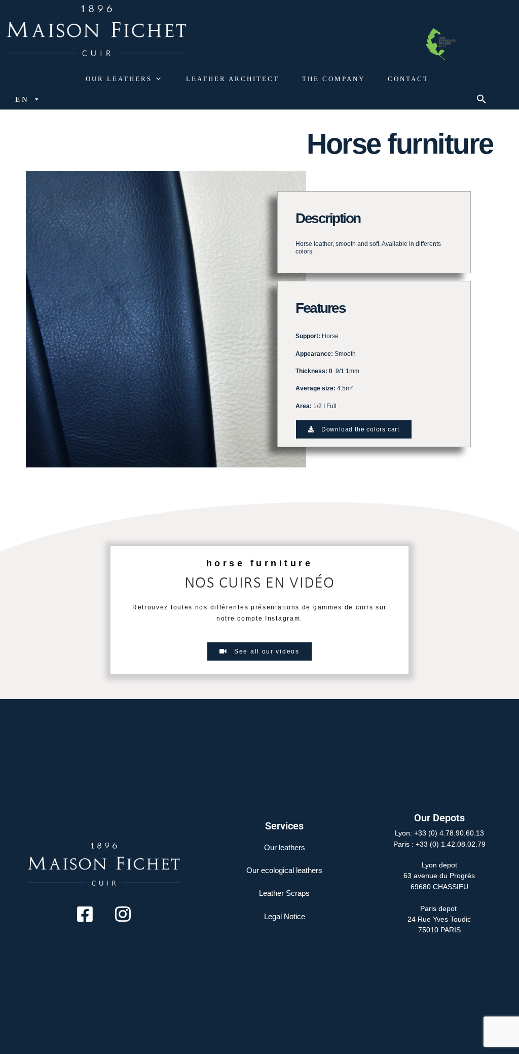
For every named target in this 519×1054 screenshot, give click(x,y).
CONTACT (408, 79)
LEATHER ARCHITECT (232, 79)
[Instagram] (122, 913)
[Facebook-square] (84, 913)
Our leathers (284, 847)
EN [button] (22, 99)
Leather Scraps (284, 893)
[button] (481, 101)
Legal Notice (284, 916)
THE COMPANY (333, 79)
